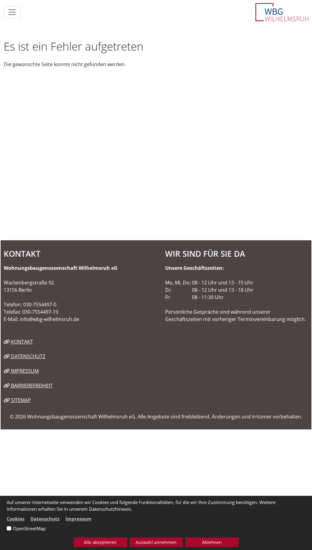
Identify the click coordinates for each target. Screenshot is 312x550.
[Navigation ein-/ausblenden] (12, 12)
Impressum (24, 371)
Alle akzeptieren (100, 542)
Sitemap (20, 400)
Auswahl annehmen (156, 542)
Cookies (15, 519)
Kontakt (21, 341)
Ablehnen (212, 542)
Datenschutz (27, 356)
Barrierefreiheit (31, 385)
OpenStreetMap (29, 528)
